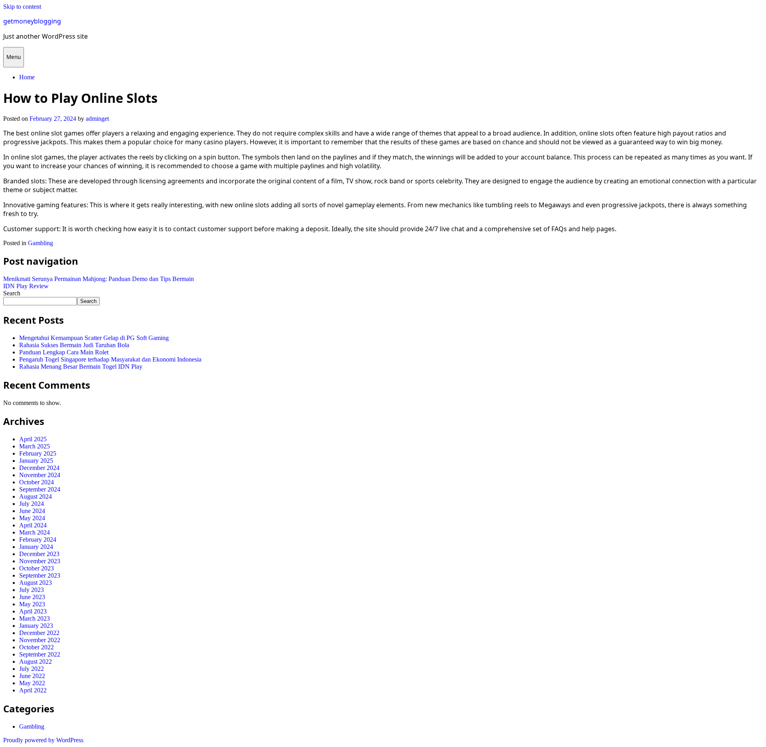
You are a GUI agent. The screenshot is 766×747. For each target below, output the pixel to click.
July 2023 (31, 589)
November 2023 (39, 561)
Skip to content (22, 6)
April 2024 (33, 525)
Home (27, 77)
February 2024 (37, 539)
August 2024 (35, 496)
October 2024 (36, 482)
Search (11, 293)
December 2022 (39, 632)
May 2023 (32, 604)
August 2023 (35, 582)
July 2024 (31, 503)
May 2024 (32, 518)
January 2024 (36, 546)
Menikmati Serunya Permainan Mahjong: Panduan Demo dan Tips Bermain (98, 278)
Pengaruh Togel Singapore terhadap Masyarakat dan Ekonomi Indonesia (110, 359)
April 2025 (33, 439)
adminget (97, 118)
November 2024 (39, 475)
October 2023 (36, 568)
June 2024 (32, 510)
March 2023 (34, 618)
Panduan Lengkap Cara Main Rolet (64, 352)
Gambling (40, 243)
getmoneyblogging (32, 21)
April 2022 (33, 690)
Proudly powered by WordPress (43, 740)
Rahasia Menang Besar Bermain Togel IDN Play (80, 366)
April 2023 (33, 611)
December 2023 (39, 553)
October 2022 (36, 647)
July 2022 (31, 668)
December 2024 (39, 467)
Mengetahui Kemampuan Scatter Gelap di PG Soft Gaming (94, 337)
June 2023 (32, 597)
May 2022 (32, 683)
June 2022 (32, 675)
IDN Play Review (26, 286)
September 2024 (39, 489)
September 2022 (39, 654)
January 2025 (36, 460)
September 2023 (39, 575)
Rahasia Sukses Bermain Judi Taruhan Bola (74, 345)
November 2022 (39, 640)
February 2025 (37, 453)
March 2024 (34, 532)
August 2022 (35, 661)
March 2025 (34, 446)
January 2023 (36, 625)
